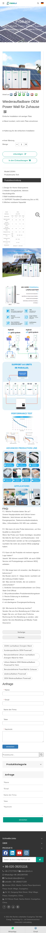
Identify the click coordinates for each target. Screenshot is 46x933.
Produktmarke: (10, 175)
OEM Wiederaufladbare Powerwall (17, 678)
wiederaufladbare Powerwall (15, 674)
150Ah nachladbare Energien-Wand (18, 646)
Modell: (7, 171)
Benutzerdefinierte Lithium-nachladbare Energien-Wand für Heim (19, 656)
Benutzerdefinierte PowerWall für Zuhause (20, 669)
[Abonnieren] (40, 859)
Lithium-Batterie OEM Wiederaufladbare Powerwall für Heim (19, 663)
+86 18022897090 (20, 875)
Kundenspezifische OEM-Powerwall (18, 650)
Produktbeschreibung (12, 180)
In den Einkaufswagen (18, 160)
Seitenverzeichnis (33, 919)
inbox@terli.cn (27, 871)
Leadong (29, 922)
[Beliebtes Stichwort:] (41, 754)
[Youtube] (19, 853)
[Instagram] (26, 853)
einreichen (10, 747)
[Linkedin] (12, 853)
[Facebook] (5, 853)
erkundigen (18, 154)
